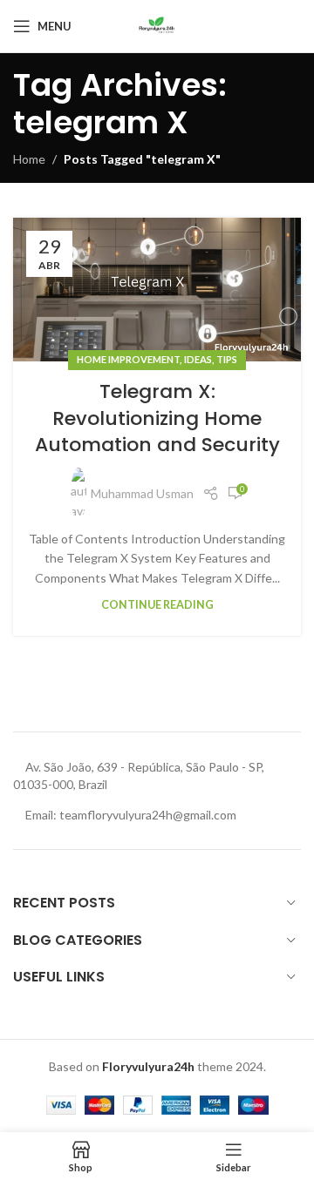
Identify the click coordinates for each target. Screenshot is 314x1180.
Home (29, 159)
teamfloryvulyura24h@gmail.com (147, 814)
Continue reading (157, 604)
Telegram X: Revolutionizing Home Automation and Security (157, 418)
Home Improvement (128, 359)
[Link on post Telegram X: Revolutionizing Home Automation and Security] (157, 289)
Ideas (198, 359)
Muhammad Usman (142, 493)
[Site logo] (157, 24)
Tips (226, 359)
